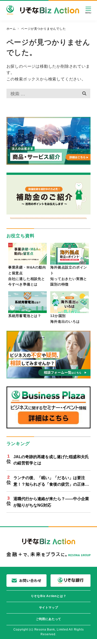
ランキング (18, 443)
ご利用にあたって (48, 619)
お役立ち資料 (20, 235)
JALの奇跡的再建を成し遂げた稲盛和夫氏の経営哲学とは (51, 460)
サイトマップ (48, 607)
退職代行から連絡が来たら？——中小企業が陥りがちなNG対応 (51, 502)
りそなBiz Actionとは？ (48, 596)
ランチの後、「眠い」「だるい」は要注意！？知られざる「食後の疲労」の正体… (51, 481)
